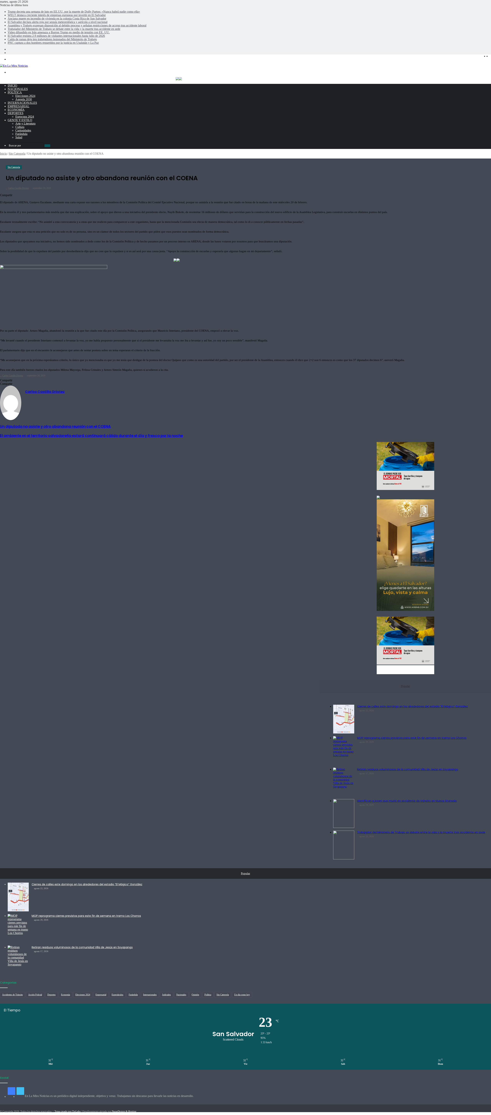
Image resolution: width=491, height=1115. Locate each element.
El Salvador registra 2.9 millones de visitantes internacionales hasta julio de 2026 (56, 35)
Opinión (195, 994)
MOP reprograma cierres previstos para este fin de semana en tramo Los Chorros (411, 738)
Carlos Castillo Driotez (18, 188)
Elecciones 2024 (25, 95)
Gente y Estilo (20, 120)
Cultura (19, 127)
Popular (405, 686)
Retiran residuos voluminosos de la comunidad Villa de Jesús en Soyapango (407, 769)
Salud (18, 137)
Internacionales (22, 102)
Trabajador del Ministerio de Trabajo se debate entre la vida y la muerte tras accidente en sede (64, 29)
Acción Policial (35, 994)
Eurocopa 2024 (24, 116)
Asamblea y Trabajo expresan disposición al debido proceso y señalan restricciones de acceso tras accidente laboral (77, 25)
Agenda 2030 (23, 99)
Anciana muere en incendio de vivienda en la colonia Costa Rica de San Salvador (57, 18)
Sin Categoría (17, 153)
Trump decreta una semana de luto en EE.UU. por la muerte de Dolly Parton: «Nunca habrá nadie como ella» (74, 11)
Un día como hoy (242, 994)
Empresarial (18, 106)
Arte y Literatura (25, 123)
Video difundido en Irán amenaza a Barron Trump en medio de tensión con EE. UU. (59, 32)
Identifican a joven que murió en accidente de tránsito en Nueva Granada (407, 801)
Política (15, 92)
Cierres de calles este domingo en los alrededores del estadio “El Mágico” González (412, 706)
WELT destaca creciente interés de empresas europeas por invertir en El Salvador (57, 15)
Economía (16, 109)
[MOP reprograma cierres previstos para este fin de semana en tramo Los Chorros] (343, 750)
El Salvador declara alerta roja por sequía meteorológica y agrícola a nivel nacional (57, 22)
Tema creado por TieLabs (67, 1111)
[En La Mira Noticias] (14, 65)
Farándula (21, 133)
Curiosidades (23, 130)
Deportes (15, 113)
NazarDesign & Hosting (124, 1111)
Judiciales (166, 994)
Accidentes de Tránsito (12, 994)
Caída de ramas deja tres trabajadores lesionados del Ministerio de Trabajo (52, 39)
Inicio (12, 85)
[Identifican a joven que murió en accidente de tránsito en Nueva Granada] (343, 813)
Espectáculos (117, 994)
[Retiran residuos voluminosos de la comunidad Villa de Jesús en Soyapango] (343, 782)
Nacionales (18, 89)
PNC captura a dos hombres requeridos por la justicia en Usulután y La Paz (53, 42)
